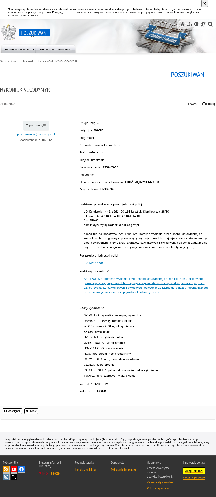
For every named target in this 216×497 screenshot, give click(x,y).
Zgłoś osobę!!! (36, 125)
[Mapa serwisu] (189, 24)
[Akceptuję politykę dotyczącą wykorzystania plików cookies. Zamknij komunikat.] (204, 3)
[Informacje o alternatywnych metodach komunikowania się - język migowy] (203, 24)
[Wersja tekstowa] (196, 24)
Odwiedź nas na (14, 469)
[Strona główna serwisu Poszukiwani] (182, 24)
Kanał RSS (6, 469)
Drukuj (210, 104)
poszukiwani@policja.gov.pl (36, 134)
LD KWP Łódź (93, 263)
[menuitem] (20, 48)
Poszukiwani (31, 61)
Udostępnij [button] (14, 411)
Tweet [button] (33, 411)
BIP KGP (55, 473)
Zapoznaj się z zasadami (160, 482)
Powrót (192, 104)
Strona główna (9, 61)
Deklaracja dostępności (124, 469)
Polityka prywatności (158, 488)
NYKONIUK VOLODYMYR (59, 61)
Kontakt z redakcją (85, 469)
